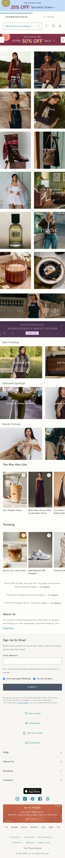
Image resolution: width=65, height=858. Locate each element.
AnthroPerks (34, 723)
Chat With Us (34, 743)
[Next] (62, 39)
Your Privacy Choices (32, 848)
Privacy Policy (22, 703)
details (46, 587)
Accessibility (17, 843)
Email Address (10, 655)
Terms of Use (29, 837)
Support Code (44, 843)
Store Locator (35, 713)
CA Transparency (45, 837)
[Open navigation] (60, 26)
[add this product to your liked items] (23, 475)
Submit (32, 687)
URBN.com (30, 843)
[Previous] (2, 39)
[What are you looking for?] (38, 26)
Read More (8, 628)
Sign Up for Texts (34, 733)
